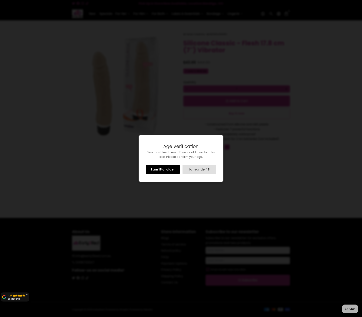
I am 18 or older (163, 169)
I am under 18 (199, 169)
